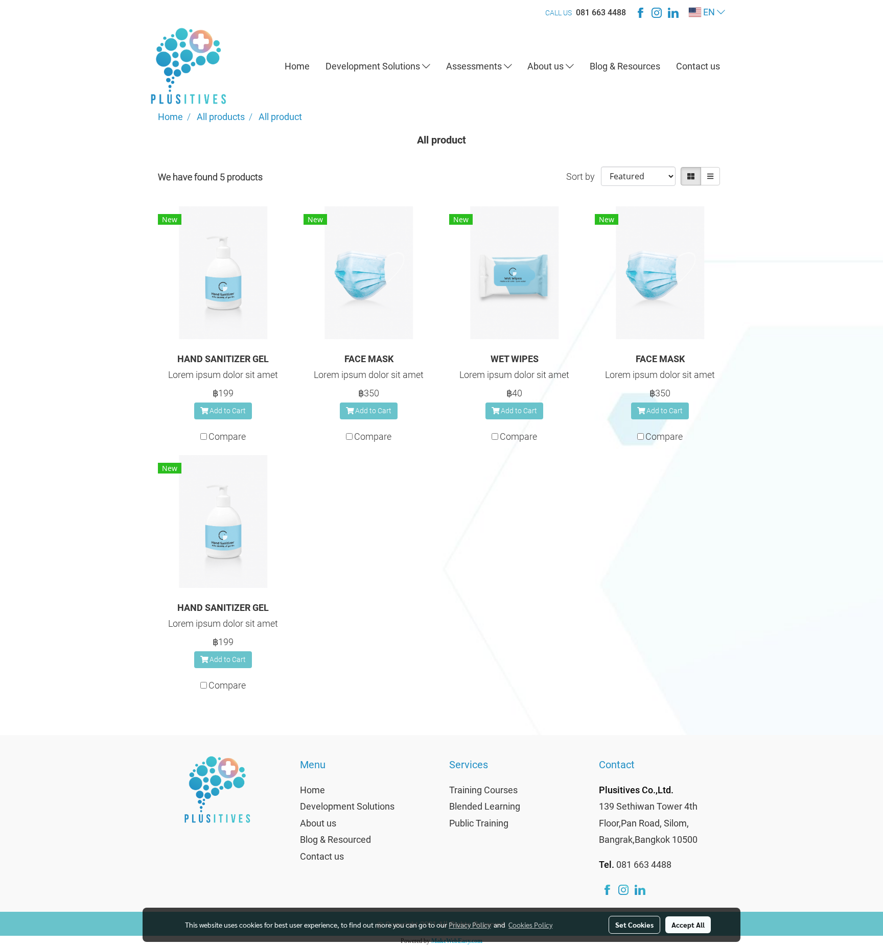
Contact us (698, 66)
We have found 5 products (210, 177)
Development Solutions (374, 66)
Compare (227, 436)
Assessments (475, 66)
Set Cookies (634, 924)
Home (297, 66)
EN (709, 12)
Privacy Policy (470, 924)
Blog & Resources (625, 66)
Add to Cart (227, 411)
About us (546, 66)
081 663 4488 (601, 12)
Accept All (688, 924)
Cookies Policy (530, 924)
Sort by (583, 176)
